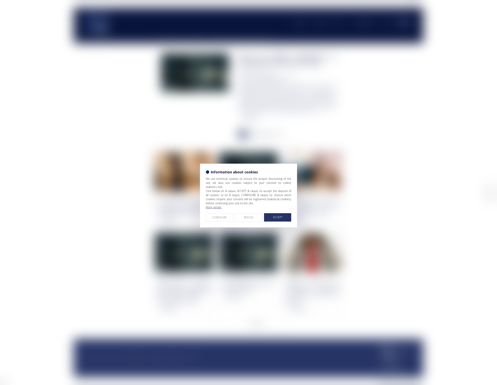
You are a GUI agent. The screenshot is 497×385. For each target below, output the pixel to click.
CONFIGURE (219, 217)
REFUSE (248, 217)
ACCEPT (277, 217)
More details (214, 207)
